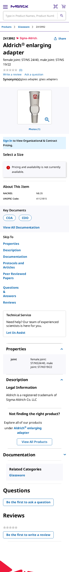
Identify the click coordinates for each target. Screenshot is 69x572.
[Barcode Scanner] (55, 6)
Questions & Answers (11, 291)
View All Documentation (21, 227)
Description (12, 250)
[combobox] (34, 15)
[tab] (10, 26)
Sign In (7, 140)
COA (9, 218)
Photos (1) (34, 129)
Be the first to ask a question (28, 502)
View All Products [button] (34, 442)
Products (7, 26)
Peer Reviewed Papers (14, 276)
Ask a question (34, 74)
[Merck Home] (19, 6)
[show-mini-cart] (63, 6)
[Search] (61, 16)
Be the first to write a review (30, 536)
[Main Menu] (5, 6)
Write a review (12, 74)
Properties (11, 244)
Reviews (9, 302)
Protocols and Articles (13, 265)
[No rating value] (11, 70)
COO (25, 218)
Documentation (15, 256)
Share (62, 38)
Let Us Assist (15, 332)
